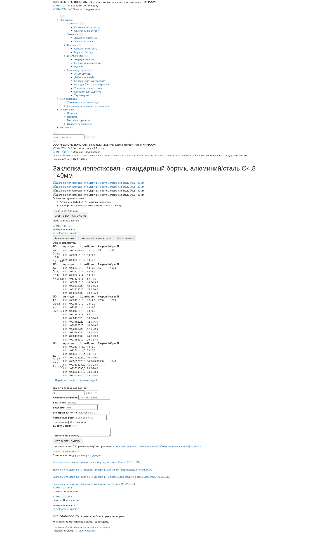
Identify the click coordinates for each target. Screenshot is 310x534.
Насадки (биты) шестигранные (92, 84)
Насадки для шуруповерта (89, 80)
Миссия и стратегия (78, 120)
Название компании (65, 397)
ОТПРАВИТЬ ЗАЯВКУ (67, 441)
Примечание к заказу (66, 435)
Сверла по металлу (85, 48)
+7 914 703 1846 (62, 5)
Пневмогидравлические (88, 63)
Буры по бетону (83, 52)
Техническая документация (83, 102)
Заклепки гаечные (84, 41)
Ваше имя (59, 407)
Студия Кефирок (85, 530)
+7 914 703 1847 (62, 9)
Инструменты (75, 55)
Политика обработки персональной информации (82, 527)
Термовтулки (81, 95)
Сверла (72, 45)
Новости (72, 116)
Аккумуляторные (84, 59)
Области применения (79, 124)
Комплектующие (77, 70)
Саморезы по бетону (86, 30)
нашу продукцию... (92, 455)
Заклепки (73, 34)
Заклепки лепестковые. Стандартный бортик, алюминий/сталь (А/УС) (153, 155)
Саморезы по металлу (87, 27)
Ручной (78, 66)
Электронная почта (65, 412)
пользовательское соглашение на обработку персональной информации (158, 446)
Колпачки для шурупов (87, 91)
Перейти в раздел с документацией (76, 380)
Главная (57, 155)
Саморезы (73, 23)
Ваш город (59, 402)
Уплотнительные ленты (88, 88)
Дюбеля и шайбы (84, 77)
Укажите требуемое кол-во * (70, 387)
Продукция (69, 155)
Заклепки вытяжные (86, 37)
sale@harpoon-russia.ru (66, 233)
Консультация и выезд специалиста (88, 106)
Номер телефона (63, 417)
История (72, 113)
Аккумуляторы (82, 73)
